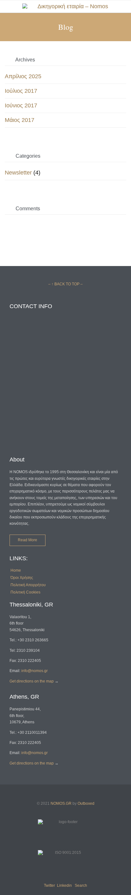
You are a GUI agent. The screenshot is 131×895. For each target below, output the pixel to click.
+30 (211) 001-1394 (28, 397)
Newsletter (18, 172)
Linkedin (64, 885)
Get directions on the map (32, 681)
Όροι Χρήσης (21, 577)
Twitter (49, 885)
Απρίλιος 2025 (23, 76)
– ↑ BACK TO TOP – (65, 284)
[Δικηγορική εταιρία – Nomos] (70, 6)
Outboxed (86, 803)
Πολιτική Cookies (25, 592)
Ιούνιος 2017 (21, 105)
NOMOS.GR (61, 803)
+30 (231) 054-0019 (27, 358)
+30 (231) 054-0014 (27, 368)
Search (81, 885)
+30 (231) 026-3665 (27, 335)
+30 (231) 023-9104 (27, 348)
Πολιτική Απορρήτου (28, 585)
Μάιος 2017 (19, 120)
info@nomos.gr (34, 671)
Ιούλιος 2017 (21, 91)
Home (15, 570)
